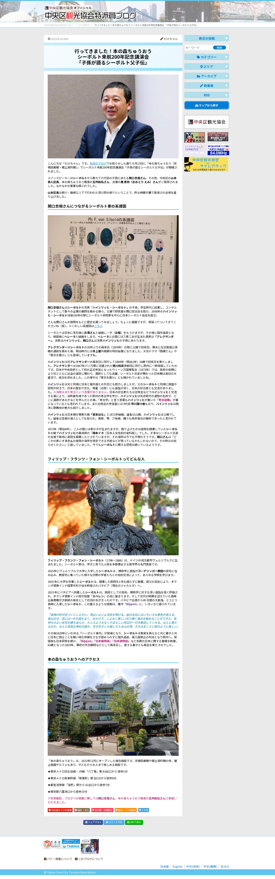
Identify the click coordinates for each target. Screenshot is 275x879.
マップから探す (208, 105)
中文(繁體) (210, 866)
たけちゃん (170, 39)
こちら (98, 326)
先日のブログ (98, 163)
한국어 (225, 866)
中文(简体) (193, 866)
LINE (135, 822)
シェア (94, 822)
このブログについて (90, 859)
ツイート (115, 822)
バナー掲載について (59, 859)
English (177, 866)
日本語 (164, 866)
